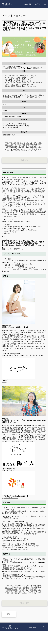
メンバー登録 (27, 4)
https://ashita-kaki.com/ (10, 498)
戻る (8, 614)
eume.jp (4, 382)
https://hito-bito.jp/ (8, 470)
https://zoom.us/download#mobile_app (15, 549)
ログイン (37, 4)
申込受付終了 (25, 160)
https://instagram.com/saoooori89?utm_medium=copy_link (22, 355)
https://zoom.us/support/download (14, 541)
